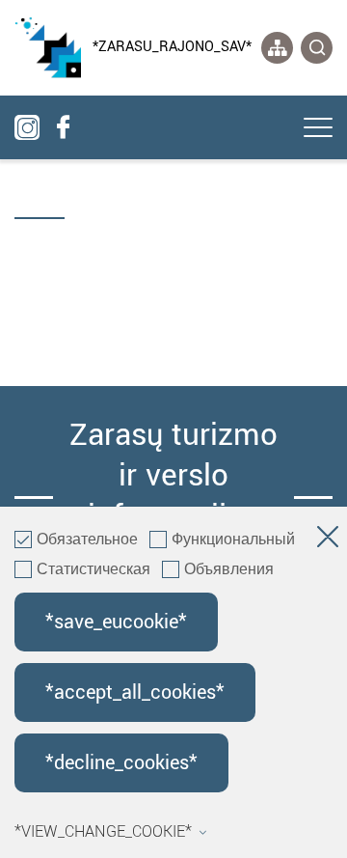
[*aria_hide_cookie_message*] (327, 540)
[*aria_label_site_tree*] (277, 48)
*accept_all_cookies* (135, 692)
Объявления (229, 570)
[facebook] (62, 127)
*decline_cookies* (121, 763)
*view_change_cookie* (103, 832)
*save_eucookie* (116, 622)
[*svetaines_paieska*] (317, 48)
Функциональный (233, 540)
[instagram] (27, 127)
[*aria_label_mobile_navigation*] (318, 129)
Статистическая (93, 570)
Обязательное (87, 540)
